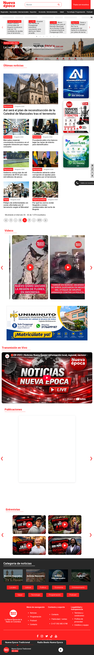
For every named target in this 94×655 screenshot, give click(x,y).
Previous (1, 27)
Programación (80, 12)
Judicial (28, 587)
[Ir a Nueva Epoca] (9, 4)
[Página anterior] (5, 220)
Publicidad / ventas (59, 619)
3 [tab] (43, 36)
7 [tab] (57, 36)
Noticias (33, 613)
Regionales (4, 12)
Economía (42, 12)
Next (92, 27)
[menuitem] (81, 4)
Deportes (33, 12)
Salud (62, 12)
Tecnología (71, 12)
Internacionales (23, 12)
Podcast (89, 12)
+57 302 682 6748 (60, 624)
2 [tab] (40, 36)
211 (40, 220)
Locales (13, 587)
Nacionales (13, 12)
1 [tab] (37, 36)
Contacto (33, 624)
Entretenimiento (52, 12)
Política (43, 587)
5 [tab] (50, 36)
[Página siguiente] (45, 220)
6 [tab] (54, 36)
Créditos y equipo (81, 625)
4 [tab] (47, 36)
